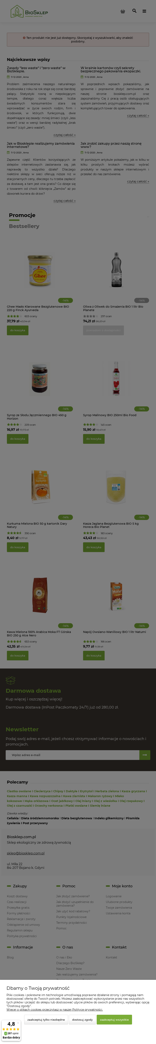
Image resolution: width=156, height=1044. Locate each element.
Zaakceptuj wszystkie (114, 1019)
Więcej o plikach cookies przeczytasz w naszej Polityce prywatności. (54, 1009)
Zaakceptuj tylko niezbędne (46, 1019)
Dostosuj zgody (82, 1019)
